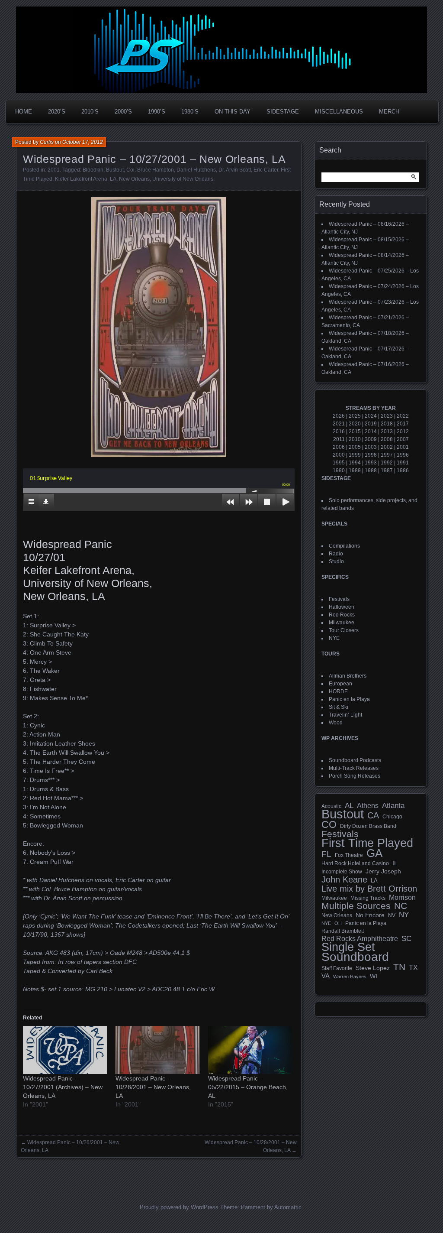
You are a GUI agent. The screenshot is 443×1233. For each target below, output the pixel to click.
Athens (368, 805)
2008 (387, 439)
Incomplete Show (341, 872)
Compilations (344, 546)
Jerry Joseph (383, 871)
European (340, 684)
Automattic (288, 1207)
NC (400, 906)
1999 (355, 455)
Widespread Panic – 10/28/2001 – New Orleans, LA (153, 1087)
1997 (387, 455)
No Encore (370, 915)
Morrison (402, 897)
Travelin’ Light (345, 715)
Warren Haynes (349, 976)
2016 (339, 431)
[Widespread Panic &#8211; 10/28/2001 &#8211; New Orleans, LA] (157, 1050)
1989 (355, 470)
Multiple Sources (356, 906)
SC (406, 939)
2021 (339, 424)
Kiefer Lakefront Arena (81, 179)
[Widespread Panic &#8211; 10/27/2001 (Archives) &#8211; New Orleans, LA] (65, 1050)
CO (329, 824)
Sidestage (282, 111)
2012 (403, 431)
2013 (387, 431)
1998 (371, 455)
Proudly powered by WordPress (179, 1207)
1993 (371, 463)
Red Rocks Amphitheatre (359, 938)
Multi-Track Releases (354, 768)
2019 (371, 424)
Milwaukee (341, 623)
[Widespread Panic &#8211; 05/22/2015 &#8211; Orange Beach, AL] (250, 1050)
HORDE (338, 691)
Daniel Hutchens (196, 170)
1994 (355, 463)
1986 (403, 470)
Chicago (392, 816)
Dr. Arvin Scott (234, 170)
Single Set (348, 947)
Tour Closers (344, 630)
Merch (389, 111)
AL (349, 806)
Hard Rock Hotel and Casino (355, 863)
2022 (403, 416)
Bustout (115, 170)
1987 (387, 470)
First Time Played (367, 843)
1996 (403, 455)
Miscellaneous (339, 111)
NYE (334, 638)
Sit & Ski (338, 707)
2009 (371, 439)
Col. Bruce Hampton (150, 170)
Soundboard (355, 957)
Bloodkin (93, 170)
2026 (339, 416)
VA (325, 976)
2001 (54, 170)
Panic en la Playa (349, 699)
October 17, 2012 (82, 142)
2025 (355, 416)
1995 (339, 463)
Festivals (339, 599)
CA (373, 815)
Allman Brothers (347, 676)
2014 (371, 431)
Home (23, 111)
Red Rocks (342, 615)
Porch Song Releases (354, 776)
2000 (339, 455)
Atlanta (393, 806)
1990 (339, 470)
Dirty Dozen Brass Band (368, 826)
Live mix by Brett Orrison (369, 888)
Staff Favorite (336, 968)
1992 (387, 463)
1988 (371, 470)
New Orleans (134, 179)
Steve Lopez (373, 967)
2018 (387, 424)
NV (391, 915)
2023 (387, 416)
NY (404, 915)
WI (373, 976)
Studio (336, 561)
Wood (336, 723)
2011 (339, 439)
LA (113, 179)
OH (338, 923)
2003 (371, 447)
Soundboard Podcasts (355, 760)
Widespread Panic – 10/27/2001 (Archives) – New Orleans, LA (63, 1087)
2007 (403, 439)
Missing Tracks (367, 898)
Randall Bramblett (342, 931)
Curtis (47, 142)
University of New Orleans (182, 179)
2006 (339, 447)
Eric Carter (266, 170)
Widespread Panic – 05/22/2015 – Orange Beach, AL (248, 1087)
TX (413, 967)
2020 (355, 424)
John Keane (344, 879)
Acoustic (331, 806)
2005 (355, 447)
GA (374, 853)
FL (326, 854)
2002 (387, 447)
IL (395, 863)
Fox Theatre (349, 855)
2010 (355, 439)
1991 (403, 463)
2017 (403, 424)
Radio (336, 554)
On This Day (232, 111)
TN (399, 967)
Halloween (341, 607)
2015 (355, 431)
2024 (371, 416)
